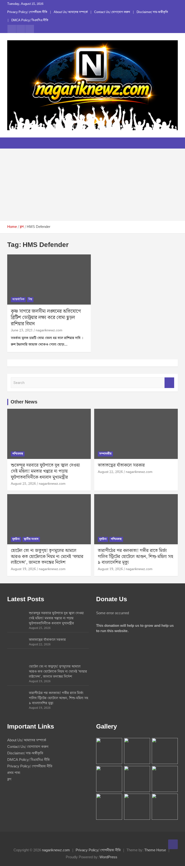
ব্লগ (9, 779)
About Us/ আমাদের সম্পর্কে (71, 12)
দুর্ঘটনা (16, 539)
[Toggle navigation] (13, 143)
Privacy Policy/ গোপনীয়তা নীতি (27, 12)
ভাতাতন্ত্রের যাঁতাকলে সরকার (121, 465)
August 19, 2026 (23, 569)
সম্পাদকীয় (105, 453)
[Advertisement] (92, 184)
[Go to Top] (173, 844)
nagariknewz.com (49, 330)
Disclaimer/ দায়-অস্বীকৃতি (152, 12)
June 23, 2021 (22, 330)
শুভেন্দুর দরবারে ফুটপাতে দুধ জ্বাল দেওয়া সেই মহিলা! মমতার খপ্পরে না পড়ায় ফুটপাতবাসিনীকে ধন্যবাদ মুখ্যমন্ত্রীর (45, 471)
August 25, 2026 (23, 483)
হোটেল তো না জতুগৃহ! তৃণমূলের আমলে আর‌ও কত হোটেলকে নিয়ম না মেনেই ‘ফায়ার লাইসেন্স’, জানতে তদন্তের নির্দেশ (47, 556)
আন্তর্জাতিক (18, 299)
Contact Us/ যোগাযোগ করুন (112, 12)
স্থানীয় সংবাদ (31, 539)
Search (169, 382)
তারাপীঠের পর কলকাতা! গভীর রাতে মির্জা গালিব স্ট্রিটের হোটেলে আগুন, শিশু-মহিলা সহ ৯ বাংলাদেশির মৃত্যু (135, 556)
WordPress (108, 857)
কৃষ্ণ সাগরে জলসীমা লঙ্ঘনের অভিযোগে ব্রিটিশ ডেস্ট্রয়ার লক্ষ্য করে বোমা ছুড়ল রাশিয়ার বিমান (46, 317)
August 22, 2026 (110, 472)
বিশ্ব (30, 299)
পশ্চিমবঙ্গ (17, 453)
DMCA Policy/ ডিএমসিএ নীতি (29, 20)
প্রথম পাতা (13, 773)
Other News (24, 402)
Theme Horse (155, 850)
